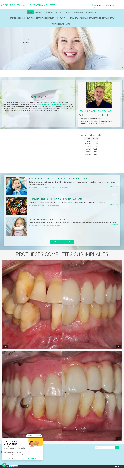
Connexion (118, 466)
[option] (62, 48)
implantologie (55, 102)
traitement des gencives (57, 104)
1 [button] (121, 67)
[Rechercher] (117, 447)
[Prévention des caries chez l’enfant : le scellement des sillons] (16, 186)
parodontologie (44, 104)
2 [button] (122, 67)
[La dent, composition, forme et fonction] (16, 226)
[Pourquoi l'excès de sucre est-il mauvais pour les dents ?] (16, 206)
